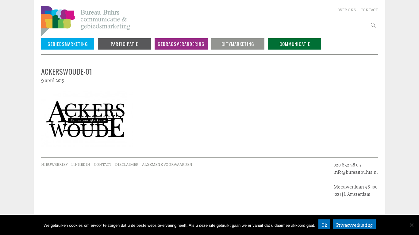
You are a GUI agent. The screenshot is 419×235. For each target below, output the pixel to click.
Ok (324, 225)
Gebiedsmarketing (68, 43)
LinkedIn (80, 164)
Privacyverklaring (354, 225)
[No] (411, 225)
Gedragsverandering (181, 43)
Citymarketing (237, 43)
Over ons (346, 10)
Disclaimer (126, 164)
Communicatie (294, 43)
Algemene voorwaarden (167, 164)
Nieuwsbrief (54, 164)
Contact (369, 10)
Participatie (124, 43)
